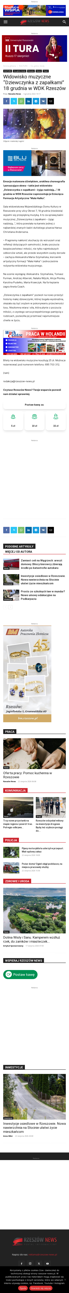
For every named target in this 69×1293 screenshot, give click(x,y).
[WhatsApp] (21, 101)
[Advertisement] (34, 477)
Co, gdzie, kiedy (37, 66)
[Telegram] (36, 101)
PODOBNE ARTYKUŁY (19, 546)
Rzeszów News (14, 94)
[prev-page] (5, 607)
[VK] (43, 101)
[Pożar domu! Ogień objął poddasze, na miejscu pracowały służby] (11, 867)
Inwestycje (8, 584)
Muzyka (31, 71)
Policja (11, 840)
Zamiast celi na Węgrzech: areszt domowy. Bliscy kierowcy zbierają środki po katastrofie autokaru (41, 564)
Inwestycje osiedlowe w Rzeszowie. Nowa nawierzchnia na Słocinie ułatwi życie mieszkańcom (43, 579)
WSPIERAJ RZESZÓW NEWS (23, 960)
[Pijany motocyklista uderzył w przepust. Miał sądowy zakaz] (11, 852)
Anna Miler (8, 1136)
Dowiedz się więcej (41, 1288)
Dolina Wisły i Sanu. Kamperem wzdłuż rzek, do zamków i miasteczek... (31, 939)
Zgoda (23, 1288)
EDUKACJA (8, 599)
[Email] (50, 101)
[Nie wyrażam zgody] (65, 1279)
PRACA (9, 731)
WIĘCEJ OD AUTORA (18, 551)
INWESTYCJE (14, 1067)
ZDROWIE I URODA (17, 881)
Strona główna (9, 66)
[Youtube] (47, 1264)
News (39, 71)
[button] (5, 22)
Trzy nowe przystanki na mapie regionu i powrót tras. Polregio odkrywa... (18, 824)
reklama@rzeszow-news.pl (43, 1254)
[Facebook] (6, 101)
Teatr (46, 71)
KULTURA (23, 66)
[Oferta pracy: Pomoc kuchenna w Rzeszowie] (34, 753)
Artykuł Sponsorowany (13, 946)
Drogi (39, 816)
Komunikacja (15, 790)
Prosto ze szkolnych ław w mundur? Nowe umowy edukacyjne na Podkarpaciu (43, 595)
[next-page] (10, 607)
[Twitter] (14, 101)
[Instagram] (30, 1263)
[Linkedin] (28, 101)
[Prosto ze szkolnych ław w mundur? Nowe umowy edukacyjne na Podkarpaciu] (11, 595)
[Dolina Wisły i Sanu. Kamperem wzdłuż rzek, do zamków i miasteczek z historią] (34, 910)
